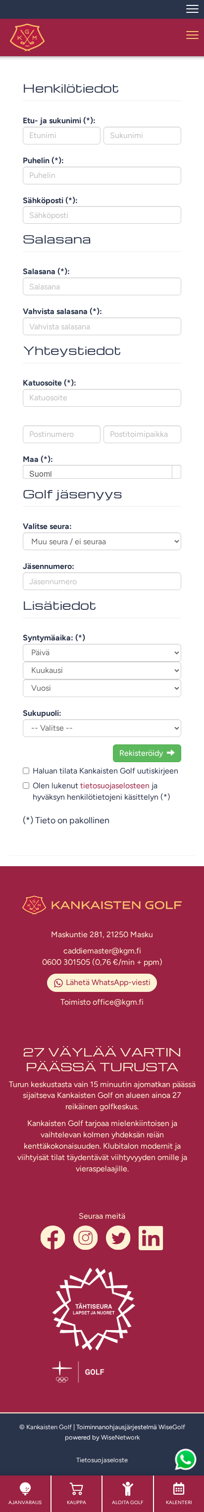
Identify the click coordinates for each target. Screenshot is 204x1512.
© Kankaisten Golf (45, 1427)
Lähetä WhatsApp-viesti (108, 982)
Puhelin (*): (43, 160)
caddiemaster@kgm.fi (102, 950)
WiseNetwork (120, 1437)
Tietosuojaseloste (102, 1460)
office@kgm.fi (118, 1002)
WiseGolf (171, 1427)
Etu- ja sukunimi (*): (59, 120)
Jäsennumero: (48, 566)
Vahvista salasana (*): (62, 311)
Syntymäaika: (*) (54, 637)
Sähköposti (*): (50, 200)
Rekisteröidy (141, 753)
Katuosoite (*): (49, 382)
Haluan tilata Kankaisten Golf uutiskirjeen (105, 770)
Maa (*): (38, 459)
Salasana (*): (46, 271)
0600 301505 (67, 962)
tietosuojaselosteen (115, 785)
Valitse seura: (47, 526)
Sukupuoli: (42, 713)
